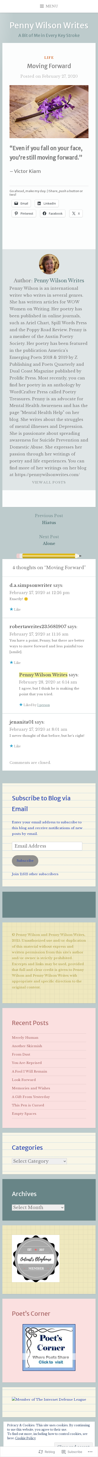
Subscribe (25, 861)
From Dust (21, 1054)
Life (49, 58)
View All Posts (49, 482)
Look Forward (24, 1080)
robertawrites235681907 (38, 626)
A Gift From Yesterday (31, 1097)
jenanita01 (22, 722)
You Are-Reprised (27, 1063)
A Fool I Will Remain (29, 1071)
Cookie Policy (25, 1438)
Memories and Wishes (31, 1088)
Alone (49, 540)
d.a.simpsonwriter (31, 585)
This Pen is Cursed (28, 1105)
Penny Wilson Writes (49, 25)
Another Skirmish (27, 1046)
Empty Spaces (24, 1114)
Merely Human (25, 1038)
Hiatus (49, 519)
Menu (52, 6)
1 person (43, 705)
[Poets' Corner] (49, 1370)
